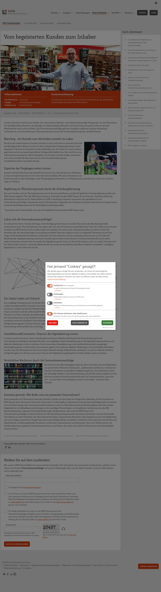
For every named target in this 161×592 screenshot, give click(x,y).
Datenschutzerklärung (56, 279)
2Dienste (57, 299)
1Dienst (57, 307)
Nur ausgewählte (79, 322)
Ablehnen (53, 322)
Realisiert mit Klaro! (107, 327)
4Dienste (57, 290)
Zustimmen (107, 322)
